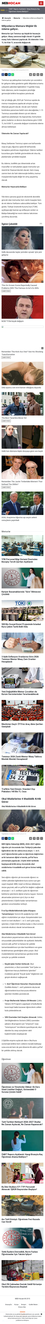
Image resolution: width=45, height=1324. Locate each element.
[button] (34, 74)
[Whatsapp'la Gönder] (12, 74)
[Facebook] (3, 74)
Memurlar (17, 18)
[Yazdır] (30, 74)
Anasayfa (7, 18)
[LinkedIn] (9, 74)
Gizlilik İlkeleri (33, 1304)
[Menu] (41, 3)
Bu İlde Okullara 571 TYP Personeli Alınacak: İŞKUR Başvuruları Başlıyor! (25, 10)
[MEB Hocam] (11, 3)
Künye (16, 1304)
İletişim (23, 1304)
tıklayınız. (26, 1320)
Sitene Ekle (22, 1307)
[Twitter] (6, 74)
